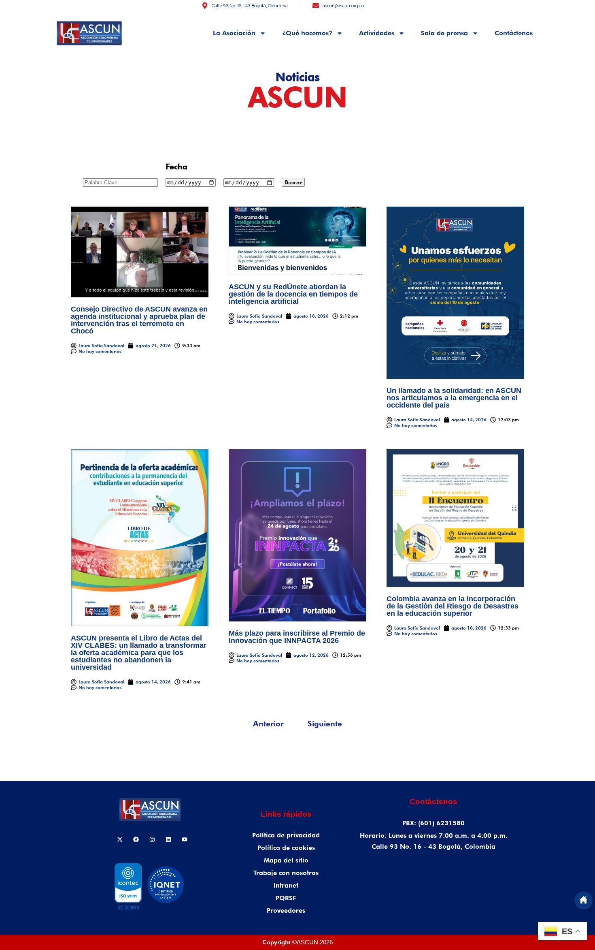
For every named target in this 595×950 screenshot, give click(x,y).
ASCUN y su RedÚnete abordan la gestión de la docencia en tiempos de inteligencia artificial (293, 294)
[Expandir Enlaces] (583, 900)
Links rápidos (286, 814)
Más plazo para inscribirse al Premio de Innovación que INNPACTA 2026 (297, 637)
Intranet (286, 885)
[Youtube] (184, 839)
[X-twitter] (119, 839)
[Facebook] (136, 839)
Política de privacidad (286, 835)
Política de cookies (286, 848)
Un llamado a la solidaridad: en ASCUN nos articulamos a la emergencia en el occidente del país (454, 397)
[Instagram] (152, 839)
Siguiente (325, 723)
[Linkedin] (168, 839)
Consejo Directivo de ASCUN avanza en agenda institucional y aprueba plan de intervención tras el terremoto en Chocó (139, 320)
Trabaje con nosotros (286, 873)
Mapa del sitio (286, 860)
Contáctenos (514, 33)
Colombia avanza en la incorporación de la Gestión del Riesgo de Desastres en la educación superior (452, 606)
